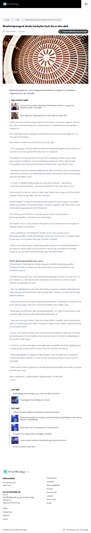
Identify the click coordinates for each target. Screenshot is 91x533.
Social (5, 519)
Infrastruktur (52, 478)
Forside (7, 20)
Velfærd (6, 515)
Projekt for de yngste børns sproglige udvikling (32, 434)
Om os (5, 495)
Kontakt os (7, 500)
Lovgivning (7, 512)
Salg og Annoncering (11, 503)
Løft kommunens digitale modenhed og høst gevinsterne (36, 412)
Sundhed (50, 482)
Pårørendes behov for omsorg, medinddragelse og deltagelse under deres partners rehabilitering (51, 418)
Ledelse (50, 496)
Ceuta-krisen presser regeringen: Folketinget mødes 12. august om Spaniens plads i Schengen (47, 106)
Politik (17, 20)
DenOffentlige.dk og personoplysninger (19, 497)
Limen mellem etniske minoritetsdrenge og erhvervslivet (43, 440)
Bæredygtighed (53, 485)
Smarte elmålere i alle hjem (24, 447)
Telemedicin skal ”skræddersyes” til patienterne (39, 427)
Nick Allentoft (10, 31)
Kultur (49, 503)
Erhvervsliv (51, 499)
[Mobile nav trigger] (86, 4)
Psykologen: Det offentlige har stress (35, 400)
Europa (50, 489)
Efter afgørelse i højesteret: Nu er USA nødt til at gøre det (43, 115)
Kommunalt (51, 492)
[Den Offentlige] (42, 4)
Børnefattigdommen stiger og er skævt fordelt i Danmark (36, 394)
